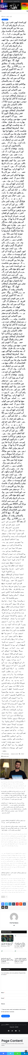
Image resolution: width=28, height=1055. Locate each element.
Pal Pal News (6, 754)
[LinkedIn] (10, 904)
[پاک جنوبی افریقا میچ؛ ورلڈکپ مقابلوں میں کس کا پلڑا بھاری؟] (7, 953)
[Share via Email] (2, 907)
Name (2, 992)
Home (3, 16)
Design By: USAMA (14, 1027)
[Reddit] (20, 904)
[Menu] (0, 11)
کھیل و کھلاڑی (9, 16)
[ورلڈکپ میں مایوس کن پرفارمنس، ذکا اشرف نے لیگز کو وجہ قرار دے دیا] (21, 938)
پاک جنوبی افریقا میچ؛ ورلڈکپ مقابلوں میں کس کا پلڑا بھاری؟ (7, 960)
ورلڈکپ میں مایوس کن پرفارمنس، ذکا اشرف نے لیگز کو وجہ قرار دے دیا (20, 944)
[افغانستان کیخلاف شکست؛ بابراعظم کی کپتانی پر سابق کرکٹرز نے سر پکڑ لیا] (21, 953)
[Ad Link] (14, 1051)
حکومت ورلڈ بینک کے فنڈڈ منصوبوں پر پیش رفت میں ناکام (16, 1)
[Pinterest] (17, 904)
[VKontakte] (24, 904)
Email (3, 998)
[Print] (6, 907)
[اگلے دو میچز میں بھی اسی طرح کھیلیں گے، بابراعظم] (7, 938)
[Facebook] (2, 904)
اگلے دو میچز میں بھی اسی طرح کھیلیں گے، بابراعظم (7, 943)
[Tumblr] (13, 904)
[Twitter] (6, 904)
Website (3, 1003)
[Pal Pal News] (14, 6)
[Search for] (27, 11)
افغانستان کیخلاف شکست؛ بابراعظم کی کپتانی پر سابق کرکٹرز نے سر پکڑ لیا (21, 960)
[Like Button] (3, 897)
